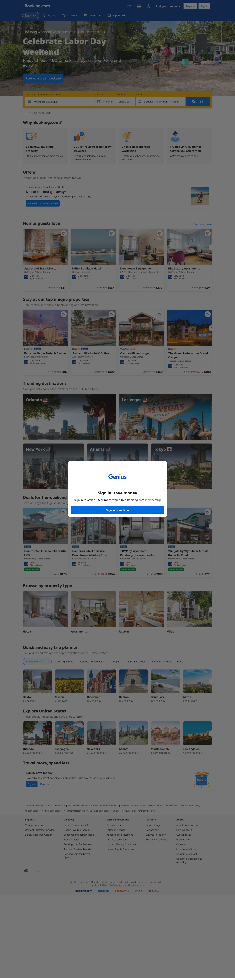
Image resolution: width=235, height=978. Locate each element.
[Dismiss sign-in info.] (162, 466)
